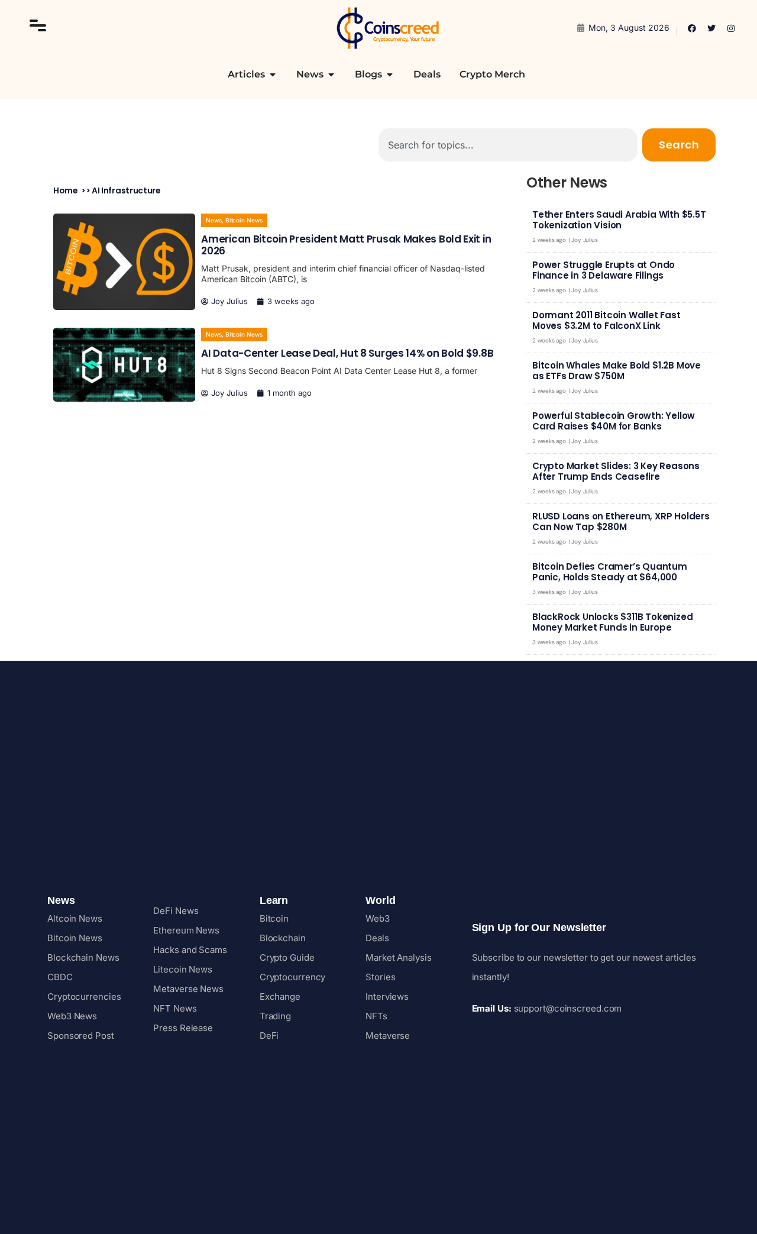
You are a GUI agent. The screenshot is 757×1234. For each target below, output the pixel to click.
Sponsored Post (80, 1035)
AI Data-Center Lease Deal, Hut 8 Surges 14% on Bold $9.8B (347, 353)
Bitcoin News (244, 220)
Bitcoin (274, 918)
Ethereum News (186, 930)
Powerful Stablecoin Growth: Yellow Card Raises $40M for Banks (613, 420)
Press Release (183, 1027)
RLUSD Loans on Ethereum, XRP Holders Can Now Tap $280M (621, 521)
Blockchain (283, 938)
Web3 (377, 918)
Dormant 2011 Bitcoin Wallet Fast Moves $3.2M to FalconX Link (606, 320)
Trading (275, 1016)
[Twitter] (711, 28)
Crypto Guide (287, 957)
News (214, 220)
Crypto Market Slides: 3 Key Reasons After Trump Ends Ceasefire (616, 471)
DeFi (269, 1035)
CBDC (60, 977)
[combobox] (508, 144)
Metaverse (387, 1035)
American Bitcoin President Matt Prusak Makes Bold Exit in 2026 (346, 245)
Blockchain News (83, 957)
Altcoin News (74, 918)
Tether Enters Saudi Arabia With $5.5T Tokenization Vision (619, 219)
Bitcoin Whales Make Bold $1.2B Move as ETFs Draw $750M (616, 370)
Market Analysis (398, 957)
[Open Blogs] (389, 74)
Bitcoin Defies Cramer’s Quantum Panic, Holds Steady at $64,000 (609, 571)
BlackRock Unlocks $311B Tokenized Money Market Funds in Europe (612, 622)
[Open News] (331, 74)
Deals (377, 938)
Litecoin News (182, 969)
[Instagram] (731, 28)
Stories (380, 977)
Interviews (387, 996)
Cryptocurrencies (84, 996)
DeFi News (175, 910)
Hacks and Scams (190, 949)
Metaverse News (188, 988)
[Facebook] (692, 28)
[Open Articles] (272, 74)
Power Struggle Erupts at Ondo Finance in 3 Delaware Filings (603, 270)
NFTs (376, 1016)
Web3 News (72, 1016)
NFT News (174, 1008)
